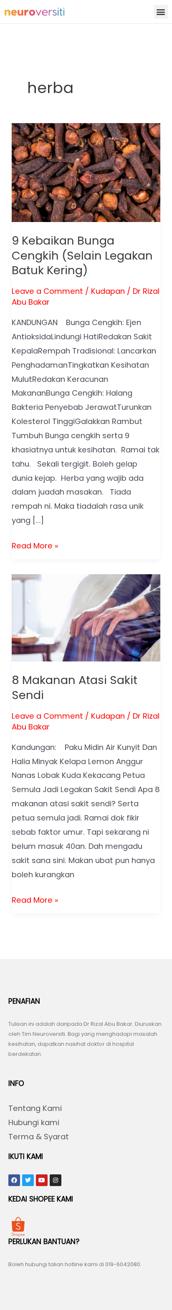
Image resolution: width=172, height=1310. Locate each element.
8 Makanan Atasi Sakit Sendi (74, 687)
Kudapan (108, 291)
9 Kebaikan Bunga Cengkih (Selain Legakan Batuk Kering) (82, 255)
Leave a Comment (47, 291)
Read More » (35, 545)
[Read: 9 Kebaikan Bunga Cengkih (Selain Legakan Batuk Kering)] (86, 172)
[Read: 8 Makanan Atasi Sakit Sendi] (86, 617)
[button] (161, 12)
